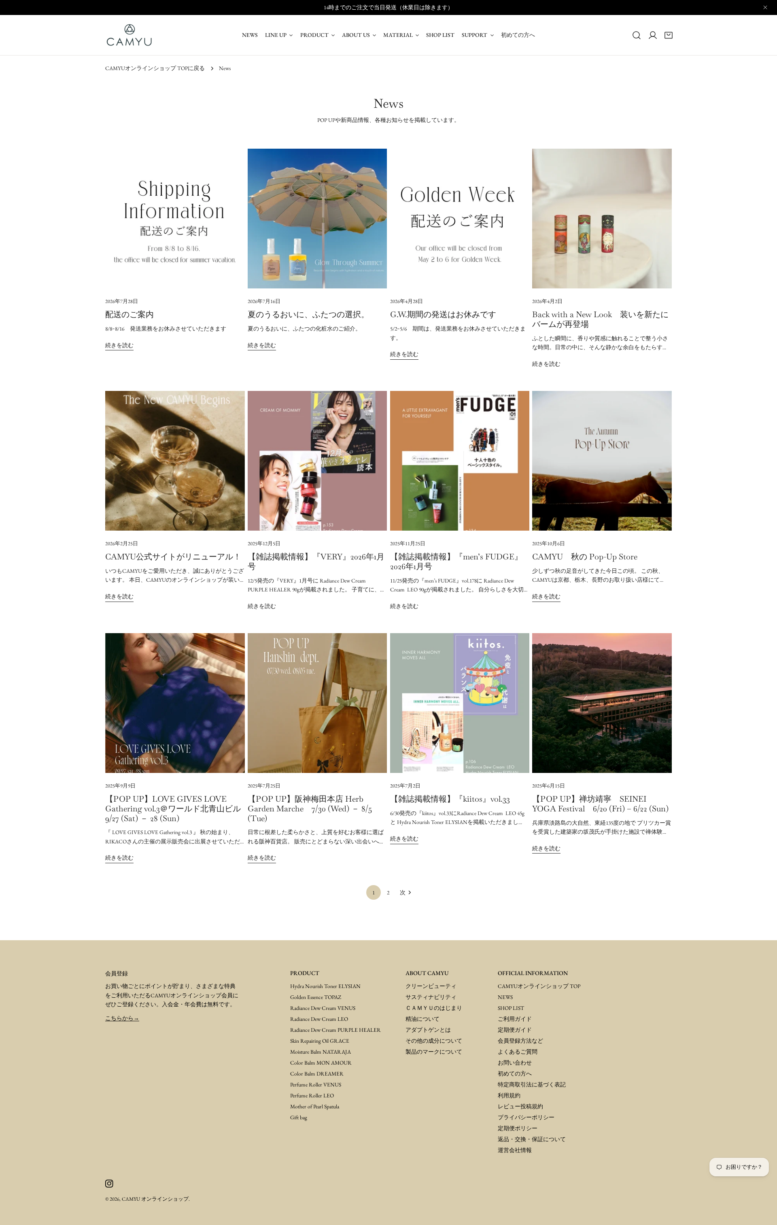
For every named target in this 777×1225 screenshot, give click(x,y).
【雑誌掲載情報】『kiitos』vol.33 (450, 799)
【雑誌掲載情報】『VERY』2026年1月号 (316, 561)
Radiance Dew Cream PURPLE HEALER (335, 1029)
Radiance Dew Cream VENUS (322, 1008)
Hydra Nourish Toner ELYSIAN (325, 986)
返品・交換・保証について (532, 1139)
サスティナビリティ (430, 997)
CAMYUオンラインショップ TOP (539, 986)
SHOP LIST (511, 1008)
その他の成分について (433, 1040)
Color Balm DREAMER (317, 1073)
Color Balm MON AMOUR (321, 1062)
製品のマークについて (433, 1051)
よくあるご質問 (517, 1051)
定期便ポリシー (517, 1128)
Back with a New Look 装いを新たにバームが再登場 (600, 319)
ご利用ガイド (515, 1018)
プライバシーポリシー (526, 1117)
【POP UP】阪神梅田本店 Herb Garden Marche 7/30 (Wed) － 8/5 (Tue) (310, 809)
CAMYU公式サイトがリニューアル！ (173, 556)
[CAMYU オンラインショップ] (129, 35)
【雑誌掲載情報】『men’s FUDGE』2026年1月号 (456, 561)
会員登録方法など (520, 1040)
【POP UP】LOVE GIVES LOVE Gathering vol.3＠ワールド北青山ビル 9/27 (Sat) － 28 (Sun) (177, 809)
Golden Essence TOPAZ (315, 997)
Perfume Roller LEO (312, 1095)
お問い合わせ (515, 1062)
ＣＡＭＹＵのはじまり (433, 1008)
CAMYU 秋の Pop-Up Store (584, 556)
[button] (668, 35)
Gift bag (298, 1117)
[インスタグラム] (109, 1183)
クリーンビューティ (430, 986)
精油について (422, 1018)
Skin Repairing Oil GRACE (319, 1040)
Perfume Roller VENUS (315, 1084)
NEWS (505, 997)
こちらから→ (122, 1018)
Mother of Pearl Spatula (314, 1106)
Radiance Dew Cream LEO (319, 1018)
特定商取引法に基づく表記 (532, 1084)
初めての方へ (515, 1073)
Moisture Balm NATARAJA (320, 1051)
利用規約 (509, 1095)
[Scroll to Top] (761, 1209)
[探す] (636, 35)
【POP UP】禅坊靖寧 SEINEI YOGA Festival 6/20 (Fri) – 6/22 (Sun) (600, 804)
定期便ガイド (515, 1029)
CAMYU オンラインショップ (155, 1198)
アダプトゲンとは (428, 1029)
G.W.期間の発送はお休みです (443, 314)
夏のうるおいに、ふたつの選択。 (308, 314)
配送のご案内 (129, 314)
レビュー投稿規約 (520, 1106)
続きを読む (119, 345)
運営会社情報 (515, 1150)
